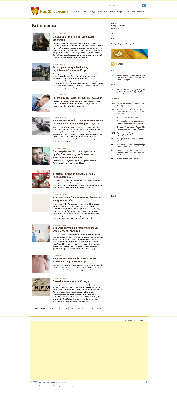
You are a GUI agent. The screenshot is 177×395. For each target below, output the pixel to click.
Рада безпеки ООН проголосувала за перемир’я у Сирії (131, 134)
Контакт (116, 5)
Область (141, 11)
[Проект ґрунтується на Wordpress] (147, 382)
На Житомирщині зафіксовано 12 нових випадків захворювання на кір (74, 260)
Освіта (112, 11)
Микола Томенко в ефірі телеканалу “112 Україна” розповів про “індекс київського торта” (131, 78)
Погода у (118, 26)
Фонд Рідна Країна (47, 382)
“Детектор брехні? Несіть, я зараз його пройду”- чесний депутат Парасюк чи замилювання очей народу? (74, 154)
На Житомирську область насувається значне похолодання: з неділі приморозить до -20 (78, 122)
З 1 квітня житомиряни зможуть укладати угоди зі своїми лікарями (75, 229)
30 (86, 308)
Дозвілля (131, 11)
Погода (114, 23)
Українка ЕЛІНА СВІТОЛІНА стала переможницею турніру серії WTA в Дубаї (130, 152)
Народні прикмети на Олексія (127, 158)
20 (82, 308)
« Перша (50, 308)
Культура (92, 11)
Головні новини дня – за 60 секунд (71, 281)
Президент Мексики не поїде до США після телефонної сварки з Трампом (131, 128)
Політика (102, 11)
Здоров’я (121, 11)
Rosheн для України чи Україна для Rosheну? (130, 105)
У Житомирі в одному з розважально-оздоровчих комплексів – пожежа (131, 122)
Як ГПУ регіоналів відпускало (127, 117)
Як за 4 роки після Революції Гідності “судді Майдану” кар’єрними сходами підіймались (130, 111)
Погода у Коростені (133, 44)
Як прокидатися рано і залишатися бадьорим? (78, 97)
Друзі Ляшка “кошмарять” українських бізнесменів (74, 38)
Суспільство (80, 11)
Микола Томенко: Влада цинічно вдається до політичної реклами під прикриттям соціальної (132, 92)
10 (79, 308)
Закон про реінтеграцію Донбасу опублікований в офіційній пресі (70, 69)
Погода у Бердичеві (118, 44)
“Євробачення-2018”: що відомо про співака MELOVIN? (131, 146)
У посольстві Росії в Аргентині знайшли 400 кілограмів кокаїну (77, 199)
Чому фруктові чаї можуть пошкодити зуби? (130, 140)
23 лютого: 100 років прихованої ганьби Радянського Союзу (74, 175)
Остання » (98, 308)
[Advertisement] (89, 350)
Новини (120, 64)
